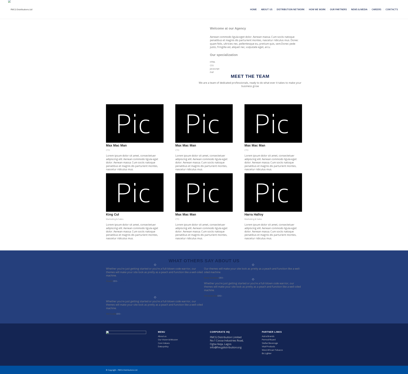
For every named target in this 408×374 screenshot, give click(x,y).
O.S (123, 313)
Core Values (164, 343)
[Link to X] (290, 369)
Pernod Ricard (269, 339)
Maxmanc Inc (124, 281)
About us (162, 336)
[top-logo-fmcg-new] (20, 9)
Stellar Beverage (270, 343)
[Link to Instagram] (299, 369)
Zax (224, 295)
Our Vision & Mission (168, 339)
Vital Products (268, 346)
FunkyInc (228, 277)
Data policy (163, 346)
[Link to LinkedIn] (294, 369)
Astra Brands (268, 336)
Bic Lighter (267, 353)
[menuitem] (253, 9)
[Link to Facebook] (285, 369)
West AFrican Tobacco (272, 349)
